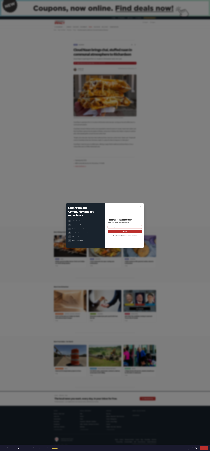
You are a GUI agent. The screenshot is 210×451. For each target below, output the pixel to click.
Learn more (55, 448)
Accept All (204, 448)
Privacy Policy (134, 235)
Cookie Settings (193, 448)
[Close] (140, 206)
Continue (124, 231)
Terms (129, 235)
